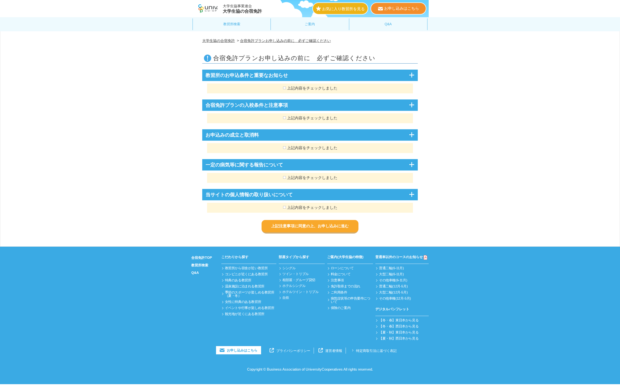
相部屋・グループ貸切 (298, 280)
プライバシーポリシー (293, 351)
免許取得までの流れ (345, 286)
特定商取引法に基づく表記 (376, 351)
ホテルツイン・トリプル (300, 292)
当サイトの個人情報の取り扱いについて (249, 194)
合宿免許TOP (201, 258)
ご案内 (310, 24)
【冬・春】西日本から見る (398, 326)
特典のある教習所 (238, 280)
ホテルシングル (293, 286)
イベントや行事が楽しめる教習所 (249, 308)
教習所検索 (231, 24)
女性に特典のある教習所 (243, 302)
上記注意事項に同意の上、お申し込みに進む (310, 226)
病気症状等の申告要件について (350, 300)
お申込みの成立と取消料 (232, 135)
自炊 (285, 298)
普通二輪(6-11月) (391, 268)
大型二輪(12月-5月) (393, 292)
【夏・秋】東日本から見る (398, 332)
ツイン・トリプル (295, 274)
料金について (340, 274)
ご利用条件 (339, 292)
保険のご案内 (340, 308)
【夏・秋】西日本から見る (398, 338)
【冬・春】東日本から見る (398, 320)
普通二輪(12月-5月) (393, 286)
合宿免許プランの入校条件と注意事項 (247, 105)
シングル (288, 268)
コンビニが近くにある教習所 (246, 274)
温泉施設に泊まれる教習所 (244, 286)
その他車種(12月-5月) (395, 298)
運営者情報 (333, 351)
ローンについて (342, 268)
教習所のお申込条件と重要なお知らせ (247, 75)
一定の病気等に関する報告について (244, 164)
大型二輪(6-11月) (391, 274)
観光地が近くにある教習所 (244, 314)
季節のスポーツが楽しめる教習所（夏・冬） (249, 294)
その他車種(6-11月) (393, 280)
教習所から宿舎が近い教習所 (246, 268)
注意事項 (337, 280)
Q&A (388, 24)
